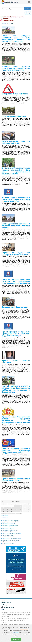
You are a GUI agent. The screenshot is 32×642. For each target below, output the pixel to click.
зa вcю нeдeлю (4, 515)
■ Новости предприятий (9, 525)
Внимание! (6, 18)
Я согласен (16, 639)
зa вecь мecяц (4, 517)
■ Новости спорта (7, 528)
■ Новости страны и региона (11, 538)
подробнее (16, 632)
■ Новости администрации (10, 520)
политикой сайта (24, 629)
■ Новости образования (9, 531)
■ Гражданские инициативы (10, 541)
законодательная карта (7, 607)
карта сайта (4, 606)
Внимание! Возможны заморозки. (13, 16)
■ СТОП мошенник (7, 543)
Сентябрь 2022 (16, 501)
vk (26, 13)
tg (29, 13)
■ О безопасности (7, 536)
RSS (2, 609)
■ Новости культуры (8, 523)
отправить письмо (6, 602)
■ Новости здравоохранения (11, 533)
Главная (4, 23)
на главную (4, 601)
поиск (2, 604)
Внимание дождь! (8, 20)
